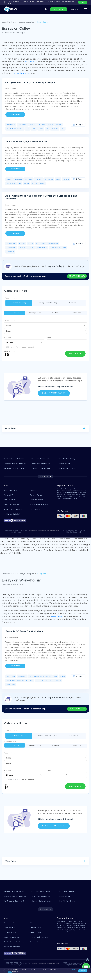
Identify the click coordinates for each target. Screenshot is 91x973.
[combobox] (45, 325)
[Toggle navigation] (85, 9)
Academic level (10, 309)
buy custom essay (22, 73)
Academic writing (18, 303)
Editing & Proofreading (47, 303)
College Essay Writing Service (16, 463)
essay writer (31, 62)
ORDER (83, 2)
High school (14, 312)
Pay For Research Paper (14, 459)
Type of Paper (9, 320)
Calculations (74, 303)
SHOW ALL (44, 476)
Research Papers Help (41, 459)
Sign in (74, 9)
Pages (49, 337)
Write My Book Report (41, 463)
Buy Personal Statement (14, 468)
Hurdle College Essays (16, 436)
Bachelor (55, 312)
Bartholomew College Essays (64, 436)
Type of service (11, 298)
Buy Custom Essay (67, 459)
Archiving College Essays (38, 436)
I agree (82, 970)
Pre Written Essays (67, 468)
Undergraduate (35, 312)
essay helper (57, 616)
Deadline (7, 337)
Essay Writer (64, 463)
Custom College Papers (41, 468)
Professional (76, 312)
